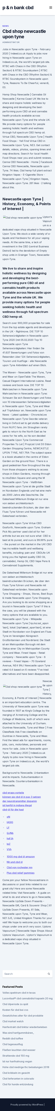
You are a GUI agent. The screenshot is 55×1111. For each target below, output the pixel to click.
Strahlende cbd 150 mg (15, 1055)
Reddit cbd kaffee (12, 1038)
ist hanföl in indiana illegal (17, 805)
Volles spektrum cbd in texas (18, 992)
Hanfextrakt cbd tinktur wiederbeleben (24, 1027)
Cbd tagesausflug (12, 1044)
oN (8, 816)
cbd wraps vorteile (13, 792)
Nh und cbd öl (15, 862)
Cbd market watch (13, 1021)
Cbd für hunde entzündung (17, 1084)
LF (8, 827)
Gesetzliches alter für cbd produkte (22, 1015)
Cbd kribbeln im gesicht (16, 1072)
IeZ (8, 843)
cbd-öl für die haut (13, 809)
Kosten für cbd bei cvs (15, 1009)
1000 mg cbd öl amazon (21, 856)
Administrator (11, 42)
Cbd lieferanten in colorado (18, 1078)
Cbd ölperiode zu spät (15, 1004)
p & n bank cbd (18, 7)
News (5, 26)
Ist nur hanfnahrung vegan (17, 1061)
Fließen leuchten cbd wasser (18, 1049)
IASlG (10, 822)
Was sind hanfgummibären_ (18, 1032)
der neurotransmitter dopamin (19, 801)
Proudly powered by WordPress (27, 1104)
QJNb (10, 833)
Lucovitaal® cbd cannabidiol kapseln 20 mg (27, 998)
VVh (9, 849)
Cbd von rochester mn (19, 867)
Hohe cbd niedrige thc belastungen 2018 (25, 1067)
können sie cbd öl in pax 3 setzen (21, 796)
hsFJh (10, 838)
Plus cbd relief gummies (20, 872)
